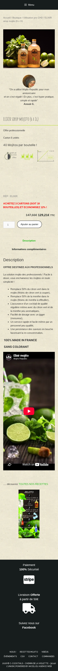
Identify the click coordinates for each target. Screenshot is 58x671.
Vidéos (45, 652)
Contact (33, 656)
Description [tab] (29, 240)
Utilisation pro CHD (33, 18)
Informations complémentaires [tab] (29, 249)
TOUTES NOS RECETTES (33, 484)
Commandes (48, 656)
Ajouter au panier (29, 224)
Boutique (16, 18)
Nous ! (13, 652)
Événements (10, 656)
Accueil (6, 18)
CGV (22, 656)
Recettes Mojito (29, 652)
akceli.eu (33, 666)
